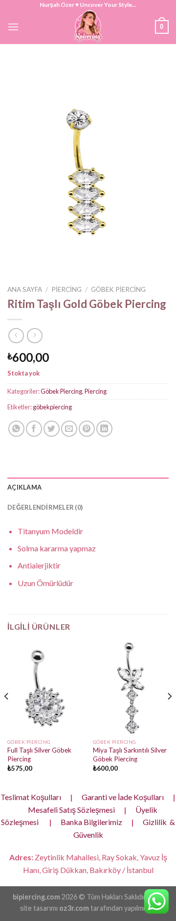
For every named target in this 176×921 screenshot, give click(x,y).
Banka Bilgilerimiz (91, 822)
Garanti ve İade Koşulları (123, 797)
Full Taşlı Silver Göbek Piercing (39, 754)
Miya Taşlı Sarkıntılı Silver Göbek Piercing (130, 754)
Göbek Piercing (118, 289)
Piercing (66, 289)
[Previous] (7, 715)
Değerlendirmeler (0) (45, 507)
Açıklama (24, 487)
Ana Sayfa (24, 289)
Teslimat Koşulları (30, 797)
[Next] (169, 715)
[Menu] (13, 27)
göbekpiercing (52, 407)
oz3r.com (74, 908)
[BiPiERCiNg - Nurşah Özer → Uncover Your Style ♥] (88, 27)
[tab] (88, 487)
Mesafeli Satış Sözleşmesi (71, 809)
